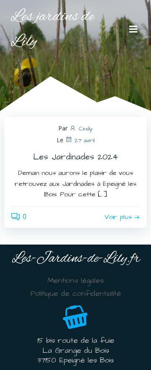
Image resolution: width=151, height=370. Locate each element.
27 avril (85, 140)
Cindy (86, 129)
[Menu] (133, 29)
